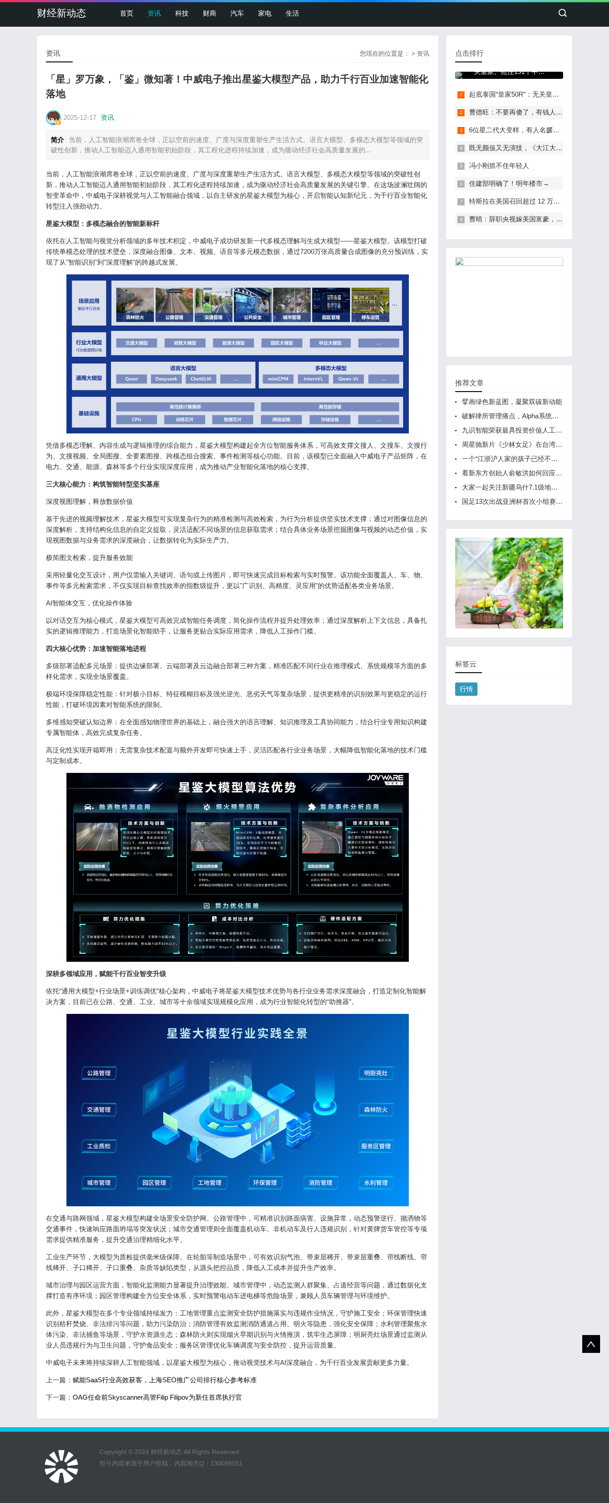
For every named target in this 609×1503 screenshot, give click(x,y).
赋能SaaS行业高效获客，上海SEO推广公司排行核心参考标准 (165, 1380)
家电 (265, 13)
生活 (292, 13)
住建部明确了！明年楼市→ (509, 183)
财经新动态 (61, 13)
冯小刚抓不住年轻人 (499, 165)
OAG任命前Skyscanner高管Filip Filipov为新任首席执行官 (157, 1397)
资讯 (154, 13)
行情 (466, 689)
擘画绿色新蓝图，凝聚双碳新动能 (512, 401)
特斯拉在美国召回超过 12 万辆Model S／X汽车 (539, 201)
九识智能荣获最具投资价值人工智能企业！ (525, 430)
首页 (126, 13)
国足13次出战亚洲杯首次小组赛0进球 (517, 501)
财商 (209, 13)
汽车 (237, 13)
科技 (182, 13)
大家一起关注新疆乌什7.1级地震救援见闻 (523, 487)
